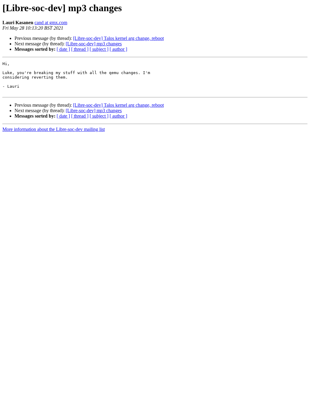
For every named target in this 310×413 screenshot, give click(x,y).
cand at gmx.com (51, 22)
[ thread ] (79, 49)
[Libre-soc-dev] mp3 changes (94, 43)
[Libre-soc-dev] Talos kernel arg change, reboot (118, 38)
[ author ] (118, 49)
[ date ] (63, 49)
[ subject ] (99, 49)
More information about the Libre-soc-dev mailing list (53, 129)
